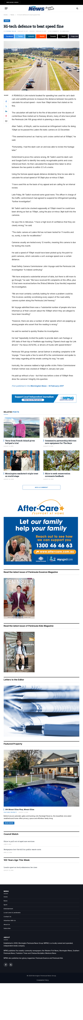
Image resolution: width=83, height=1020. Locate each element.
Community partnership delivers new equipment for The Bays (60, 441)
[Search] (77, 8)
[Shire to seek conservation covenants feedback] (61, 460)
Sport (5, 905)
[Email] (6, 121)
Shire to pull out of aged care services (19, 841)
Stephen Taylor (11, 31)
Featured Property (10, 812)
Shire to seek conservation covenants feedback (57, 474)
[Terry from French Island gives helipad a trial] (22, 427)
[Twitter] (6, 106)
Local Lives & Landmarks (12, 912)
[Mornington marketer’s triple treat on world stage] (22, 460)
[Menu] (6, 8)
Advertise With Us (10, 920)
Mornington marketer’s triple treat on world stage (21, 474)
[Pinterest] (6, 116)
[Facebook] (6, 101)
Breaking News (12, 2)
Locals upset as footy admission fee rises (20, 867)
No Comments (54, 31)
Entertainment (8, 909)
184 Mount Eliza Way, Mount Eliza (19, 809)
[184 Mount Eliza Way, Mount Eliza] (41, 778)
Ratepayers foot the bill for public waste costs (22, 849)
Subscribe (7, 928)
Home (6, 897)
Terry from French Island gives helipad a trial (20, 441)
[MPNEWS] (41, 8)
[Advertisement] (41, 1001)
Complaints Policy (43, 980)
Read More (9, 823)
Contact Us (7, 916)
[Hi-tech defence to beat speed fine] (41, 65)
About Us (7, 924)
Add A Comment (41, 487)
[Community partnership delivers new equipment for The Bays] (61, 427)
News (7, 21)
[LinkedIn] (6, 111)
